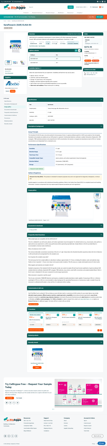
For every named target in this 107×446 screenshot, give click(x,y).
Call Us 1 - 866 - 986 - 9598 (91, 72)
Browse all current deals (35, 329)
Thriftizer (17, 443)
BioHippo (9, 443)
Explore (37, 367)
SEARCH (71, 7)
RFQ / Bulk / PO (47, 425)
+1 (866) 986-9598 (7, 1)
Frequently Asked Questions (11, 112)
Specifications (7, 101)
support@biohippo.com (86, 299)
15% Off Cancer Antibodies (68, 317)
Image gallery (7, 106)
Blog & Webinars (27, 430)
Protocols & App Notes (29, 423)
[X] (100, 1)
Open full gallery (42, 46)
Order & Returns (87, 428)
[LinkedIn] (102, 1)
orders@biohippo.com (18, 1)
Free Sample (19, 398)
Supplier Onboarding (68, 428)
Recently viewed (8, 123)
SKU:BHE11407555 (8, 28)
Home (5, 20)
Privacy (93, 443)
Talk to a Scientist (33, 304)
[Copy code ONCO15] (74, 324)
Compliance (46, 430)
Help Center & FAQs (48, 420)
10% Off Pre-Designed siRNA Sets (51, 318)
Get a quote (99, 17)
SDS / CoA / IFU (27, 420)
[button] (101, 7)
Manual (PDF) (8, 71)
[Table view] (76, 50)
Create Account (87, 423)
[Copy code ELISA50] (41, 324)
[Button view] (79, 50)
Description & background (10, 104)
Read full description (33, 46)
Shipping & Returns (48, 428)
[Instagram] (105, 1)
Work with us (97, 436)
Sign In (85, 420)
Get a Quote (96, 60)
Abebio (9, 20)
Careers (65, 425)
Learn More (91, 17)
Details (7, 91)
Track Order (86, 430)
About (65, 420)
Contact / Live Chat (48, 423)
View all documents (9, 73)
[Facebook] (97, 1)
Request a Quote (87, 425)
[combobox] (47, 7)
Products (13, 91)
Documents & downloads (10, 109)
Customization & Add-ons (10, 115)
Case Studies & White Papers (30, 428)
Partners (66, 423)
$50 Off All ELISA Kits (34, 319)
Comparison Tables (28, 425)
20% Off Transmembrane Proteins (84, 318)
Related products (8, 121)
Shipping (86, 49)
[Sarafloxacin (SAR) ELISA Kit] (37, 354)
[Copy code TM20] (90, 324)
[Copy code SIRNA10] (57, 324)
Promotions (7, 118)
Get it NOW (9, 398)
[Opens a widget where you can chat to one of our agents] (102, 443)
